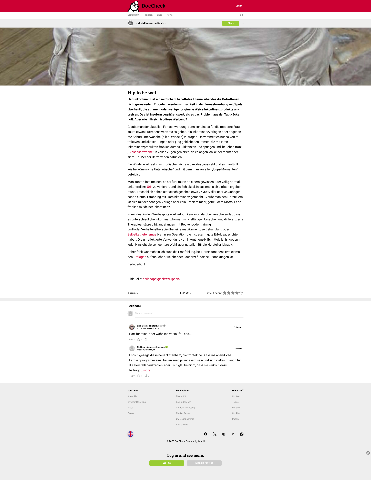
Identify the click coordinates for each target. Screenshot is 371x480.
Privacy (236, 407)
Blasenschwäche (141, 152)
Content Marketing (185, 407)
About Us (132, 396)
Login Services (183, 402)
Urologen (139, 257)
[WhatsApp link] (241, 434)
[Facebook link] (205, 434)
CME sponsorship (185, 419)
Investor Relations (137, 402)
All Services (182, 424)
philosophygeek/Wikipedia (161, 279)
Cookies (236, 413)
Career (131, 413)
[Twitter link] (215, 434)
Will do (167, 462)
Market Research (184, 413)
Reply (132, 339)
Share (231, 23)
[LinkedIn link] (232, 434)
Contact (236, 396)
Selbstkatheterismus (142, 234)
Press (130, 407)
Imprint (235, 419)
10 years (238, 327)
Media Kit (181, 396)
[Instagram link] (223, 434)
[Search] (241, 15)
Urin (149, 187)
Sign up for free (204, 462)
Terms (235, 402)
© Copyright (133, 293)
